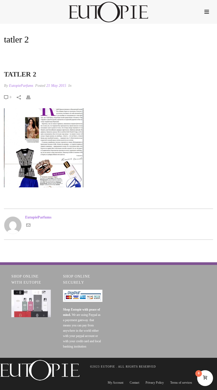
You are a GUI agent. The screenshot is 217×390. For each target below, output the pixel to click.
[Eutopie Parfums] (108, 12)
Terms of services (181, 382)
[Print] (31, 97)
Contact (134, 382)
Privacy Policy (155, 382)
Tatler (184, 53)
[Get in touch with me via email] (28, 226)
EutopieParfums (21, 86)
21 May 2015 (56, 86)
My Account (115, 382)
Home (169, 53)
